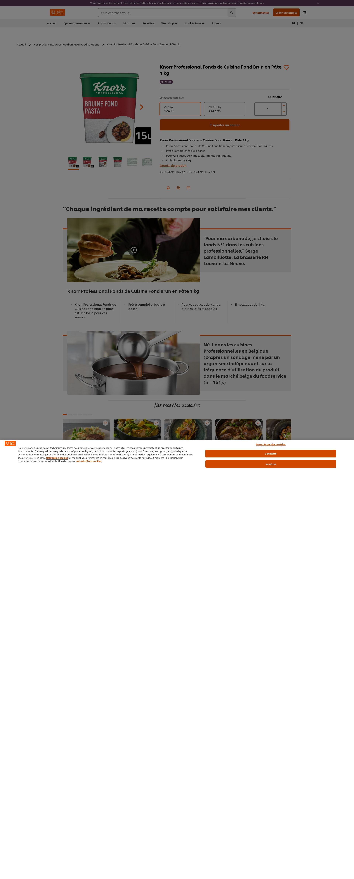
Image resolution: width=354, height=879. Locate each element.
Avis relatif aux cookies (88, 461)
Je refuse (271, 464)
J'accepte (271, 453)
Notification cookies (57, 457)
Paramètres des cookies (271, 444)
